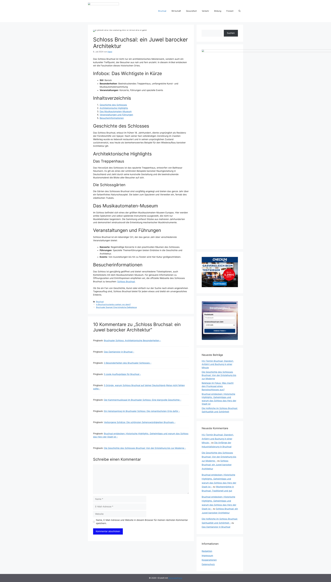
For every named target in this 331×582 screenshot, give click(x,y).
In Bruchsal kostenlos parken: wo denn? (113, 304)
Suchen (231, 33)
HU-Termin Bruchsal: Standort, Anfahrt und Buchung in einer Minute (218, 364)
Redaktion (207, 551)
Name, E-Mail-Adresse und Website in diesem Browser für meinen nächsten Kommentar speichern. (142, 522)
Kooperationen (209, 560)
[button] (239, 11)
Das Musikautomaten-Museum (116, 111)
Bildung (217, 11)
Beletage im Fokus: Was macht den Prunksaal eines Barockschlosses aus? (218, 386)
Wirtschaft (176, 11)
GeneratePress (175, 578)
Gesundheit (191, 11)
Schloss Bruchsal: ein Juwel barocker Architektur (217, 465)
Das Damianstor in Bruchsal (216, 527)
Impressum (207, 555)
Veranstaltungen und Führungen (116, 114)
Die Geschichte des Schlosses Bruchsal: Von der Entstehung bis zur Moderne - (145, 448)
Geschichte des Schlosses (113, 105)
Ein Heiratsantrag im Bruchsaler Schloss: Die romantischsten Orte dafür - (142, 411)
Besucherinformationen (112, 118)
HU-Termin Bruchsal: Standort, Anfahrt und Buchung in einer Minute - (218, 438)
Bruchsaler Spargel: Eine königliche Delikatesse (116, 307)
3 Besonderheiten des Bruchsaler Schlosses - (127, 363)
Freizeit (229, 11)
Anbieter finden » (220, 331)
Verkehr (205, 11)
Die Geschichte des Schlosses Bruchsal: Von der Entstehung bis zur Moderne (219, 375)
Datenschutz (208, 564)
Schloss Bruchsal (126, 281)
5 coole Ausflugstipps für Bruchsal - (122, 374)
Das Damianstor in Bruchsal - (119, 351)
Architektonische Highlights (114, 108)
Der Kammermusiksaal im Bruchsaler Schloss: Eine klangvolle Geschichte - (142, 400)
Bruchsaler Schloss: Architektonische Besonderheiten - (132, 340)
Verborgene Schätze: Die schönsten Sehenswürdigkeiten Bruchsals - (139, 422)
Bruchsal (162, 11)
